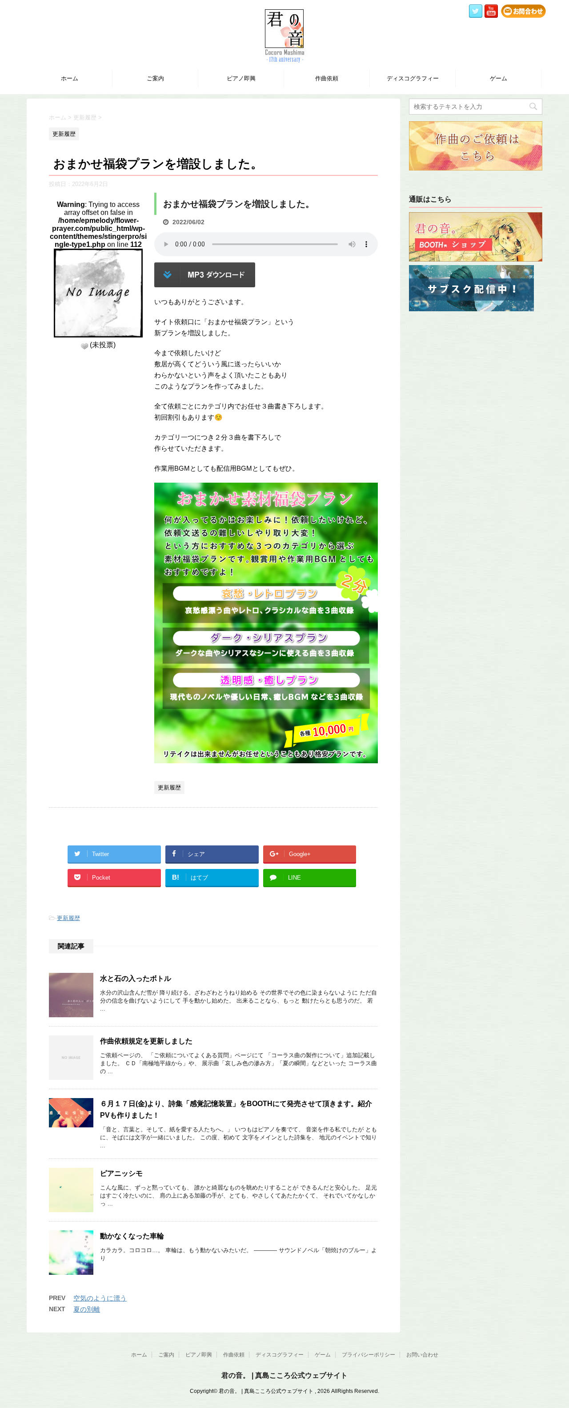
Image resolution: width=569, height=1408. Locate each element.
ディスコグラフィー (413, 78)
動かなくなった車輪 (132, 1236)
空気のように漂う (100, 1298)
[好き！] (84, 346)
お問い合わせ (422, 1355)
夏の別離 (86, 1309)
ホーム (69, 78)
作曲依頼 (326, 78)
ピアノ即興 (241, 78)
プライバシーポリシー (368, 1355)
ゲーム (498, 78)
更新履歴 (68, 918)
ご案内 (155, 78)
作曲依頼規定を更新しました (146, 1041)
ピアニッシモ (121, 1173)
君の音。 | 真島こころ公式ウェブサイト (284, 1375)
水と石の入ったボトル (135, 978)
